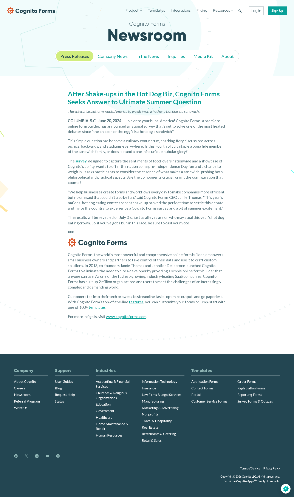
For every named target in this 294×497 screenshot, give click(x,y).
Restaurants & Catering (159, 434)
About (227, 56)
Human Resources (109, 435)
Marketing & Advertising (160, 408)
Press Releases (74, 56)
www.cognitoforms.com (126, 316)
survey (81, 161)
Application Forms (204, 381)
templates (97, 307)
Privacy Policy (271, 468)
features (136, 301)
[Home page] (31, 10)
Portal (196, 394)
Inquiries (176, 56)
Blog (58, 388)
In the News (147, 56)
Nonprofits (150, 414)
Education (103, 404)
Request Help (65, 394)
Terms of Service (250, 468)
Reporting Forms (249, 394)
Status (59, 401)
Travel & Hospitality (157, 421)
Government (105, 411)
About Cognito (25, 381)
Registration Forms (251, 388)
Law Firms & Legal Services (161, 394)
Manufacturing (153, 401)
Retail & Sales (152, 440)
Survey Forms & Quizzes (255, 401)
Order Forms (246, 381)
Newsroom (22, 394)
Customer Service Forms (209, 401)
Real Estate (150, 427)
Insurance (149, 388)
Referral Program (27, 401)
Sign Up (277, 11)
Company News (113, 56)
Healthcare (104, 417)
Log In (256, 11)
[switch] (240, 11)
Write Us (20, 408)
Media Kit (203, 56)
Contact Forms (202, 388)
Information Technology (159, 381)
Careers (20, 388)
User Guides (64, 381)
